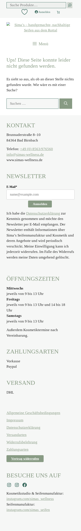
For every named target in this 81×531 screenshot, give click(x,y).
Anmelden (40, 204)
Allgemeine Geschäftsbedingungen (33, 413)
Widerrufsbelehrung (21, 442)
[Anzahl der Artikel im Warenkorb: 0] (58, 11)
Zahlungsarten (17, 449)
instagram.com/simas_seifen (28, 510)
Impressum (14, 420)
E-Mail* (11, 186)
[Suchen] (65, 103)
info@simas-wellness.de (25, 155)
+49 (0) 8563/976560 (36, 149)
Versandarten (16, 435)
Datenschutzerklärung (43, 213)
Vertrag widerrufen (25, 458)
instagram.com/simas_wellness (30, 499)
